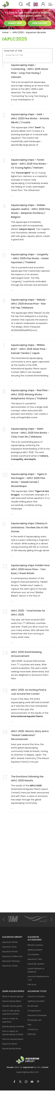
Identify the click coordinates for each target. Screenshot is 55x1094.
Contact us (33, 1029)
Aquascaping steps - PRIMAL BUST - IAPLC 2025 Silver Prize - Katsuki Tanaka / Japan (29, 349)
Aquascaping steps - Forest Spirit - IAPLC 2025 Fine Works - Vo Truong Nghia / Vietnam (29, 163)
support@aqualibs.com (27, 1072)
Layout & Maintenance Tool (38, 978)
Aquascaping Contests (13, 1026)
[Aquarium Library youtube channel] (33, 1082)
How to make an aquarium (10, 1020)
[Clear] (14, 60)
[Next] (51, 919)
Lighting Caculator (36, 1001)
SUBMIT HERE (15, 23)
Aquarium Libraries (6, 4)
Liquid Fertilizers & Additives (36, 970)
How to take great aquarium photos (11, 1012)
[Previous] (4, 919)
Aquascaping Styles (11, 1001)
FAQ (29, 1024)
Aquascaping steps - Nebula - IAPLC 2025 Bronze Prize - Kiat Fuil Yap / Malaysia (29, 303)
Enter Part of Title (13, 50)
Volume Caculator (36, 996)
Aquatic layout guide (12, 1006)
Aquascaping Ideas (11, 1048)
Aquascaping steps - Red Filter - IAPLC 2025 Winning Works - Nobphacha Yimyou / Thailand (30, 394)
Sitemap (32, 1034)
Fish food (32, 984)
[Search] (7, 60)
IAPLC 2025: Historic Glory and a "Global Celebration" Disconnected (30, 735)
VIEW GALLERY (39, 23)
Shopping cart (34, 1020)
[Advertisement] (24, 867)
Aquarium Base (9, 1043)
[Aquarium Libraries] (27, 1059)
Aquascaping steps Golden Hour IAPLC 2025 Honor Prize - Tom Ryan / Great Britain (30, 569)
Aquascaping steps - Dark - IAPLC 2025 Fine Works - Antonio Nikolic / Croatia (30, 118)
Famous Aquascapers (12, 1039)
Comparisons (34, 1010)
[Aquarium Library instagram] (28, 1082)
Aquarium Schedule (37, 1015)
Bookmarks (33, 1006)
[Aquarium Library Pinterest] (39, 1082)
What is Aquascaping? (12, 996)
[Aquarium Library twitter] (22, 1082)
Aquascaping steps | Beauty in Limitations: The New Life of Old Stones (29, 527)
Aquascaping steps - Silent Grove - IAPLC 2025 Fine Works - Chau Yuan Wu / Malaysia (30, 432)
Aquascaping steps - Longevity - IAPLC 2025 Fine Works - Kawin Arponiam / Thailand (30, 258)
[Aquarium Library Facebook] (16, 1082)
